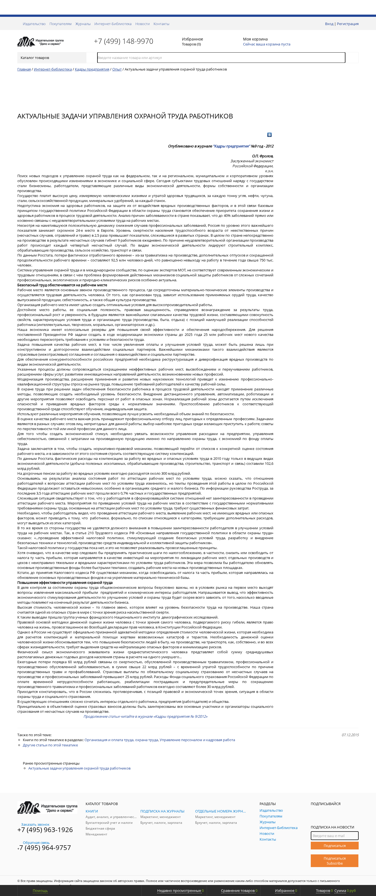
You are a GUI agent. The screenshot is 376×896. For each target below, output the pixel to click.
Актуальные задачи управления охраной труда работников (79, 768)
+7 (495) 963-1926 (45, 829)
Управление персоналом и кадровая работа (197, 739)
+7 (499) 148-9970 (123, 41)
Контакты (161, 23)
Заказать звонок (35, 824)
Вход (329, 23)
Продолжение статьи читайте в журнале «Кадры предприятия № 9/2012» (145, 716)
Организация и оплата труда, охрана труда (121, 739)
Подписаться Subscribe (335, 861)
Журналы (83, 23)
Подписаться (335, 845)
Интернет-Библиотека (113, 23)
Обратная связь (36, 842)
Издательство (34, 23)
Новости (142, 23)
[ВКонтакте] (270, 134)
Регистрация (348, 23)
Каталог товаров (35, 57)
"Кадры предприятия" (231, 146)
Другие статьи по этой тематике (50, 745)
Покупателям (61, 23)
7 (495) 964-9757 (45, 847)
